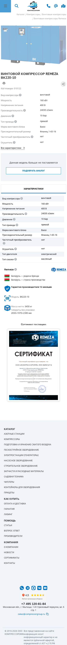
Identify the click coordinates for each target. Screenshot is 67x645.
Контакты (9, 563)
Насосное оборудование (18, 460)
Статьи (8, 525)
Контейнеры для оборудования (22, 487)
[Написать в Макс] (33, 588)
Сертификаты (11, 557)
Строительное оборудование (21, 466)
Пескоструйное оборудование (21, 449)
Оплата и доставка (15, 503)
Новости (9, 552)
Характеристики (33, 188)
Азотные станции (14, 433)
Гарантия (9, 509)
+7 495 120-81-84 (33, 604)
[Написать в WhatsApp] (22, 588)
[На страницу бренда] (58, 270)
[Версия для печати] (4, 83)
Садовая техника (14, 476)
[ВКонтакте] (39, 588)
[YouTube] (45, 588)
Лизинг (8, 514)
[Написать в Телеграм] (28, 588)
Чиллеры (9, 482)
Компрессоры (12, 439)
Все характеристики (11, 148)
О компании (11, 547)
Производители (13, 536)
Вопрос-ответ (12, 530)
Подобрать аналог (33, 170)
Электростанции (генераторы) (21, 455)
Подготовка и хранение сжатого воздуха (27, 444)
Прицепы (9, 492)
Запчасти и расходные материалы (24, 471)
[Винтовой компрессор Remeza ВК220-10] (33, 45)
